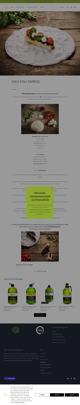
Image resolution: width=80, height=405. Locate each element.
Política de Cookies (19, 402)
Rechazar (57, 395)
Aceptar (72, 395)
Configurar (42, 395)
